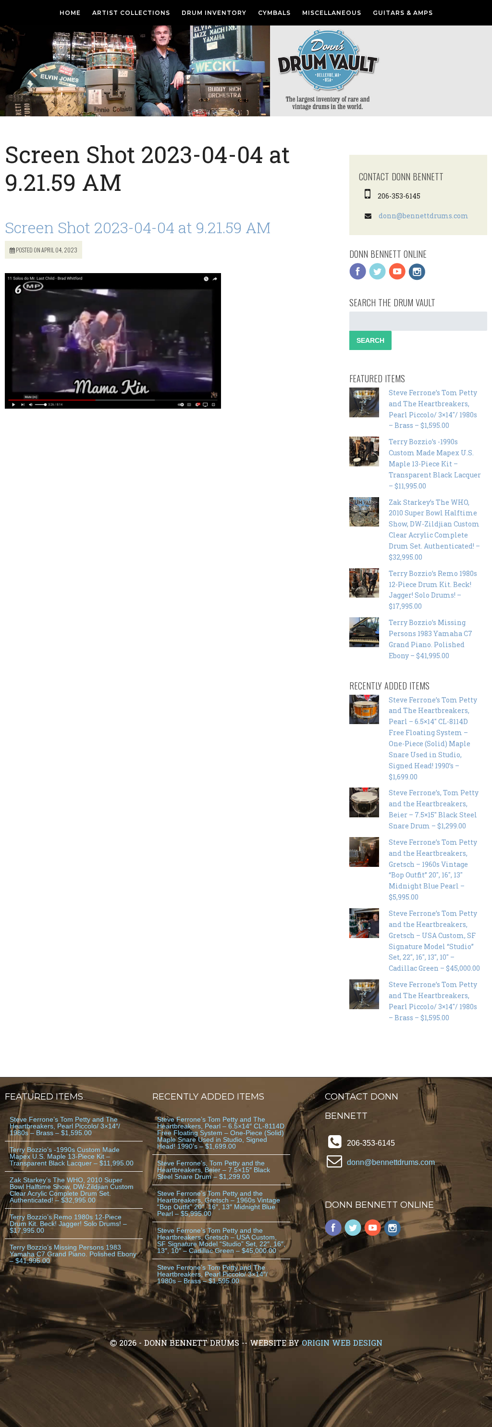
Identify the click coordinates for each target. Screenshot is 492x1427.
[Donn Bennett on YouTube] (397, 277)
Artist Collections (131, 12)
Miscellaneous (331, 12)
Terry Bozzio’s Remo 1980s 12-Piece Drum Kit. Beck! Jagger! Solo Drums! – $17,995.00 (68, 1223)
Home (70, 12)
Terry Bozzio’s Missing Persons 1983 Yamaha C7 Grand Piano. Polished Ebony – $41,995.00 (73, 1253)
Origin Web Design (342, 1343)
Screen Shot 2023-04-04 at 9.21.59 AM (138, 227)
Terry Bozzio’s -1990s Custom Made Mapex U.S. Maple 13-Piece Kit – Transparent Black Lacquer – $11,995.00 (435, 463)
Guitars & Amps (403, 12)
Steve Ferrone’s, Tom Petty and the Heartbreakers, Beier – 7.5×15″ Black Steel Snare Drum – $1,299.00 (213, 1169)
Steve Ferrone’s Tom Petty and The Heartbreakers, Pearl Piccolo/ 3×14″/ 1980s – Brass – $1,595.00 (65, 1126)
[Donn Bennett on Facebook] (358, 277)
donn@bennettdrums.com (423, 215)
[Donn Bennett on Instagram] (417, 277)
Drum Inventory (214, 12)
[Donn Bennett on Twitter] (377, 277)
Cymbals (274, 12)
